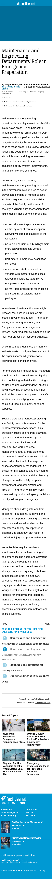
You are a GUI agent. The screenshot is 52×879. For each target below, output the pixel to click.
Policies (29, 812)
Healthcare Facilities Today (12, 860)
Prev (4, 623)
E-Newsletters (18, 826)
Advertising (6, 809)
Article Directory (8, 816)
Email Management (10, 812)
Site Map (30, 816)
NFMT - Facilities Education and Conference (19, 862)
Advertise (16, 829)
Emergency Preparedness (37, 86)
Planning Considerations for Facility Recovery (21, 102)
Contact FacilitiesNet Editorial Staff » (34, 699)
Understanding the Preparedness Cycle (19, 106)
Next (47, 623)
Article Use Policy (42, 703)
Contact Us (31, 809)
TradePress (18, 870)
